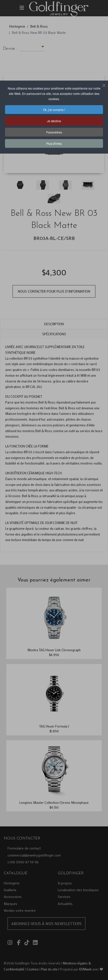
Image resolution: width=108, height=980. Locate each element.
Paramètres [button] (54, 132)
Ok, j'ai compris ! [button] (54, 109)
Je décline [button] (54, 121)
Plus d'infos (54, 143)
